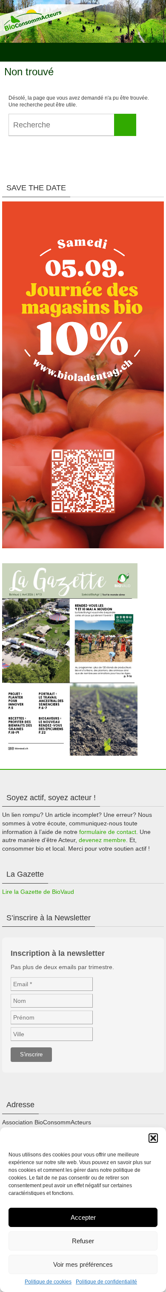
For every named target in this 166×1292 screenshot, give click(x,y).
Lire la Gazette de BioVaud (38, 891)
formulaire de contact (107, 831)
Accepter (83, 1217)
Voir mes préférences (83, 1264)
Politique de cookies (48, 1282)
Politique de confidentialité (106, 1282)
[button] (153, 1138)
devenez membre (102, 840)
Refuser (83, 1241)
